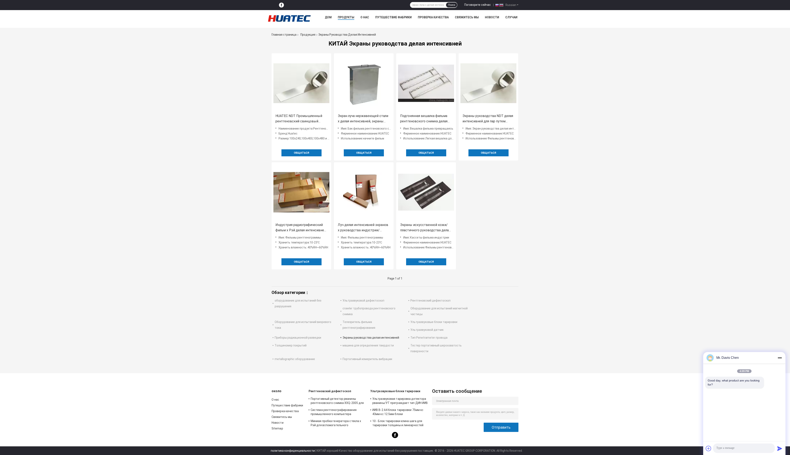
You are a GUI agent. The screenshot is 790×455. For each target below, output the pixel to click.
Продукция (307, 34)
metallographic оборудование (295, 359)
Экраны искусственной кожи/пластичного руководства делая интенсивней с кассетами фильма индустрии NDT (425, 228)
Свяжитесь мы (467, 17)
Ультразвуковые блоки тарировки (433, 322)
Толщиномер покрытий (291, 345)
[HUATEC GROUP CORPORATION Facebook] (281, 5)
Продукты (346, 17)
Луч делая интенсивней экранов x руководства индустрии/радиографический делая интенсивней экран (363, 228)
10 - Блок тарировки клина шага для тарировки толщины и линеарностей (397, 423)
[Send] (779, 448)
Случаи (511, 17)
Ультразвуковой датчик (427, 329)
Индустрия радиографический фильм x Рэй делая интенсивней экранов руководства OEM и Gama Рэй (300, 228)
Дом (328, 17)
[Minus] (779, 357)
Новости (492, 17)
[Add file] (708, 448)
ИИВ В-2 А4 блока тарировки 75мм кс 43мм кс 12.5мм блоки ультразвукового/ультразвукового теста (397, 412)
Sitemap (277, 428)
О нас (364, 17)
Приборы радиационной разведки (298, 337)
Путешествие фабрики (393, 17)
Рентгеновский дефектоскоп (430, 300)
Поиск (451, 5)
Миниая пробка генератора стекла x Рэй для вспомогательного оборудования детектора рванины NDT (338, 423)
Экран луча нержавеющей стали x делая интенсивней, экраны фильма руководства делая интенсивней (363, 119)
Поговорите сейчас (477, 4)
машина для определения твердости (368, 345)
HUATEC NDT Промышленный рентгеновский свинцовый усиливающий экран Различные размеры (300, 119)
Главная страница (284, 34)
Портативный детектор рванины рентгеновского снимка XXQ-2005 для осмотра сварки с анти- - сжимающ (337, 401)
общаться (301, 152)
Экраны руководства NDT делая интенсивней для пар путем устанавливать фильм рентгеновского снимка (487, 119)
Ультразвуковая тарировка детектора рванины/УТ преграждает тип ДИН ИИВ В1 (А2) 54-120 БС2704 (400, 401)
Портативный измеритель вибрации (367, 359)
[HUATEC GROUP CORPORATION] (289, 18)
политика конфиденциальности (293, 450)
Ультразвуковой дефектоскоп (363, 300)
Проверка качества (433, 17)
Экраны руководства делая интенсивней (371, 337)
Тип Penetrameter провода (428, 337)
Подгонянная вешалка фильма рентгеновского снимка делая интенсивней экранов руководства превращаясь (423, 119)
